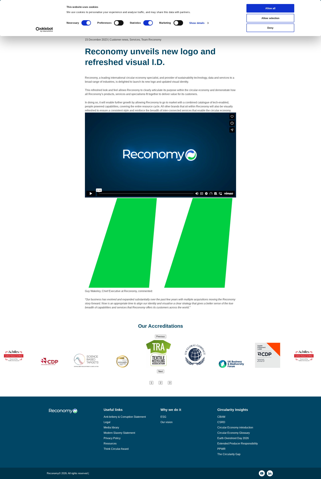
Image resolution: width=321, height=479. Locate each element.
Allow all (270, 8)
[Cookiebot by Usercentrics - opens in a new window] (44, 29)
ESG (163, 416)
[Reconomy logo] (75, 413)
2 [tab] (160, 382)
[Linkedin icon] (270, 473)
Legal (107, 422)
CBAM (221, 416)
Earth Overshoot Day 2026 (233, 438)
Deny (270, 27)
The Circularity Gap (228, 454)
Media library (111, 427)
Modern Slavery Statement (119, 432)
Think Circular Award (116, 448)
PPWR (221, 448)
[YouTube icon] (262, 473)
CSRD (221, 422)
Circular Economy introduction (235, 427)
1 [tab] (151, 382)
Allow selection (270, 18)
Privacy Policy (112, 438)
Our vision (166, 422)
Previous (160, 336)
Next (160, 371)
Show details (196, 23)
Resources (110, 443)
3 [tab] (169, 382)
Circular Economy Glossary (233, 432)
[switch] (119, 23)
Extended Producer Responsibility (237, 443)
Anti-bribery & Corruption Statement (125, 416)
